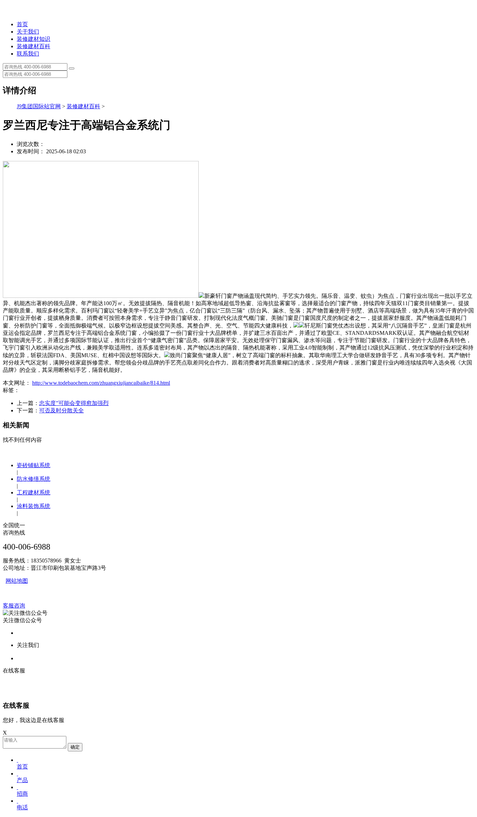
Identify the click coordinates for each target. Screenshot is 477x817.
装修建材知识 (33, 39)
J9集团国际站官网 (39, 106)
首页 (22, 24)
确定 (75, 747)
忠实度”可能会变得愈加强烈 (74, 403)
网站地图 (17, 581)
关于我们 (28, 32)
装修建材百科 (33, 46)
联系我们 (28, 54)
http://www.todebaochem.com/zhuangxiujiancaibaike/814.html (101, 383)
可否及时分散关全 (61, 410)
